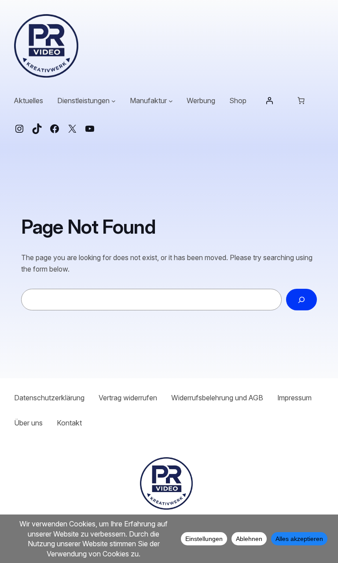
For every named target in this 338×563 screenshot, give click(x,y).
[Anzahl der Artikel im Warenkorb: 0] (301, 100)
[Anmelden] (269, 100)
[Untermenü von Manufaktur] (171, 101)
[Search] (301, 299)
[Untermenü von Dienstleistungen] (113, 101)
